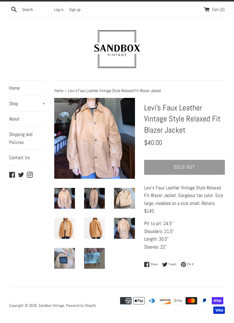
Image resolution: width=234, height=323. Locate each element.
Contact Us (19, 157)
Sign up (74, 9)
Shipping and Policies (20, 138)
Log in (58, 9)
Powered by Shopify (81, 305)
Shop (27, 103)
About (14, 119)
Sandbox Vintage (51, 305)
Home (14, 88)
